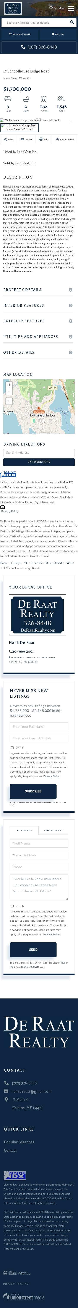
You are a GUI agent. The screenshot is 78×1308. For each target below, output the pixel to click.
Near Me (59, 34)
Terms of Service (30, 967)
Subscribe (33, 791)
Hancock (36, 563)
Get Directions (39, 462)
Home (4, 563)
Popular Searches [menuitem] (19, 1142)
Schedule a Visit (53, 830)
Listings (15, 563)
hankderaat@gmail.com (31, 1091)
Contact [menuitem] (10, 1150)
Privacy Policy (9, 511)
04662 (69, 563)
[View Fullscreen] (9, 401)
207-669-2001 (23, 652)
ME (26, 563)
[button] (71, 22)
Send (33, 950)
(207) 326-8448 (41, 47)
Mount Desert (54, 563)
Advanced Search (22, 34)
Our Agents (30, 662)
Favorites (59, 8)
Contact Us (15, 662)
